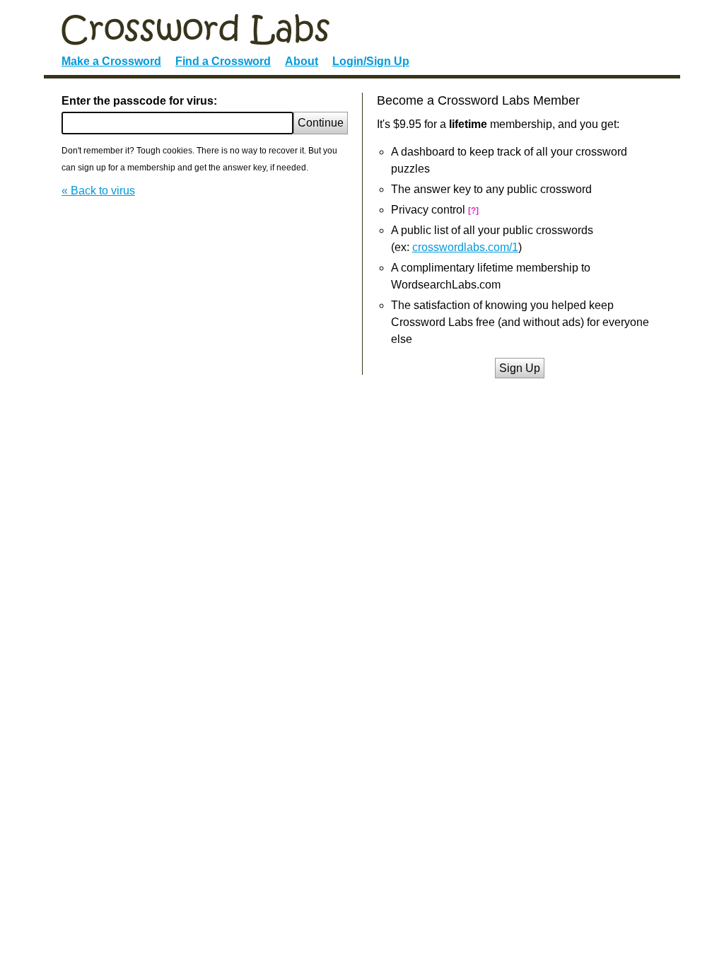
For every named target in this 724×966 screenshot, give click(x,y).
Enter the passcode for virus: (139, 101)
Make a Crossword (111, 61)
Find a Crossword (223, 61)
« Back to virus (98, 191)
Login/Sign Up (370, 61)
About (301, 61)
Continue (321, 123)
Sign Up (519, 368)
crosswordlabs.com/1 (465, 247)
